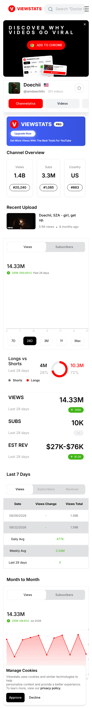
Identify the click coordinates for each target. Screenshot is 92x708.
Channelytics (26, 103)
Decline (34, 697)
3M (46, 341)
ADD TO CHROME (49, 45)
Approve (15, 697)
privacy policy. (50, 688)
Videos (62, 103)
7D (13, 341)
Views (28, 246)
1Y (61, 341)
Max (78, 341)
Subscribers (64, 246)
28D (30, 341)
